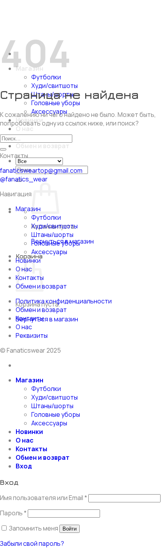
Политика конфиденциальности (64, 301)
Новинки (29, 431)
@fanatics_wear (24, 179)
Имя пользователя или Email (43, 497)
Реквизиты (32, 335)
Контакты (30, 318)
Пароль (13, 513)
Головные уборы (55, 103)
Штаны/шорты (52, 234)
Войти (70, 529)
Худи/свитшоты (54, 85)
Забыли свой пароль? (32, 543)
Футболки (46, 217)
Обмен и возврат (43, 146)
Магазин (28, 208)
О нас (25, 128)
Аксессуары (49, 251)
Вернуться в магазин (47, 319)
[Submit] (3, 149)
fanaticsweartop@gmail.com (41, 170)
